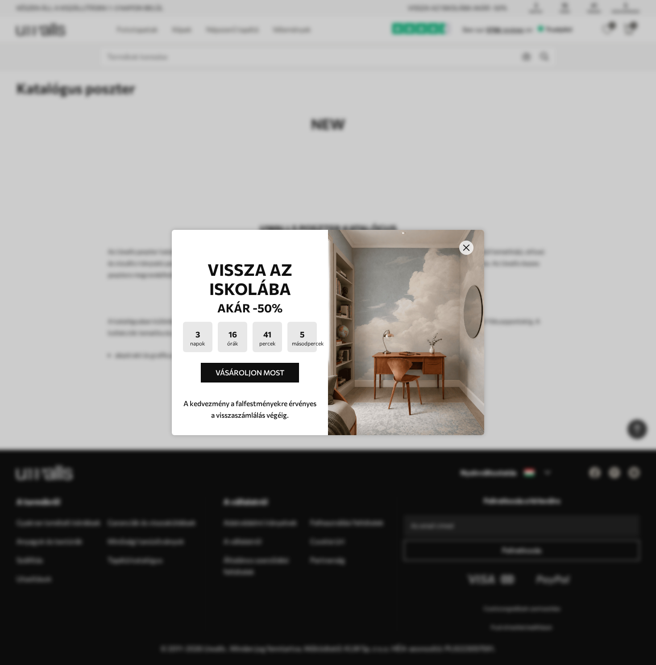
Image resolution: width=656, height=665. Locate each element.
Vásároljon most (250, 372)
